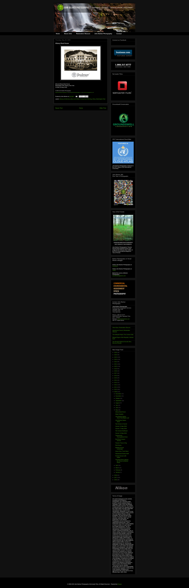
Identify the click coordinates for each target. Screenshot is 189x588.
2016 (115, 375)
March (117, 467)
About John (68, 33)
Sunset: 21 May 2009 (121, 426)
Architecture (67, 99)
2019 (115, 368)
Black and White (75, 99)
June (117, 407)
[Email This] (80, 96)
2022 (115, 361)
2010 (115, 389)
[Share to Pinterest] (87, 96)
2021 (115, 364)
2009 (115, 391)
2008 (115, 475)
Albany (61, 99)
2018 (115, 371)
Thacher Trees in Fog (121, 443)
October (118, 398)
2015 (115, 378)
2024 (115, 357)
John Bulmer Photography (103, 33)
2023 (115, 359)
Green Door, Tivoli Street (121, 451)
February (118, 470)
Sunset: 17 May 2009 (121, 428)
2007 (115, 477)
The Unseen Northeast (121, 431)
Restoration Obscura (83, 33)
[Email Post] (76, 96)
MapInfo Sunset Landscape (119, 448)
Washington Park (100, 99)
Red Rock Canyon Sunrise (120, 440)
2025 (115, 355)
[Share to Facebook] (85, 96)
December (118, 393)
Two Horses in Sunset (121, 424)
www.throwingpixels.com (88, 92)
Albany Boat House (120, 412)
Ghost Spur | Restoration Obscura (121, 327)
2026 (115, 352)
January (118, 472)
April (117, 465)
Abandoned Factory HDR (122, 453)
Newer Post (59, 108)
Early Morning (88, 99)
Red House (118, 445)
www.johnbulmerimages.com (75, 92)
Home (58, 33)
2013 (115, 382)
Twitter (114, 270)
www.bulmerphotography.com (62, 92)
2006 (115, 479)
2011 (115, 387)
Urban (94, 99)
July (117, 405)
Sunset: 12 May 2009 (121, 433)
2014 (115, 380)
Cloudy (82, 99)
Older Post (103, 108)
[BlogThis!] (82, 96)
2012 (115, 384)
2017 (115, 373)
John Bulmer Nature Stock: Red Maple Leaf (122, 417)
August (118, 403)
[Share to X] (84, 96)
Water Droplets (119, 414)
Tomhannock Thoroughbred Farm (121, 436)
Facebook (115, 266)
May (117, 410)
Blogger (120, 584)
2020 (115, 366)
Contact (119, 33)
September (119, 400)
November (118, 396)
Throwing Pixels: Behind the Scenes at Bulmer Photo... (121, 461)
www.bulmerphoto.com (123, 319)
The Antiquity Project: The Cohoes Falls (122, 334)
